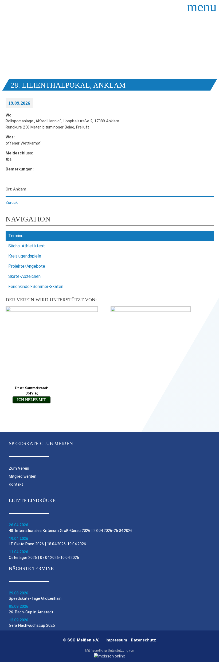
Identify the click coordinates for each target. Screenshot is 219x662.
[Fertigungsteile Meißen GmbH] (52, 310)
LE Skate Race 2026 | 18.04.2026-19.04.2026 (47, 544)
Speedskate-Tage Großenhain (35, 598)
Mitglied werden (22, 476)
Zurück (12, 202)
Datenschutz (143, 640)
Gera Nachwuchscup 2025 (32, 625)
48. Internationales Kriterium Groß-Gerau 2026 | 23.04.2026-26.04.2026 (70, 530)
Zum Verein (19, 468)
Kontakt (16, 484)
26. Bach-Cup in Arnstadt (31, 612)
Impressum (116, 640)
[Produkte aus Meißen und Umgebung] (109, 656)
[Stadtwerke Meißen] (151, 310)
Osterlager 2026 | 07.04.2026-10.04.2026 (44, 557)
